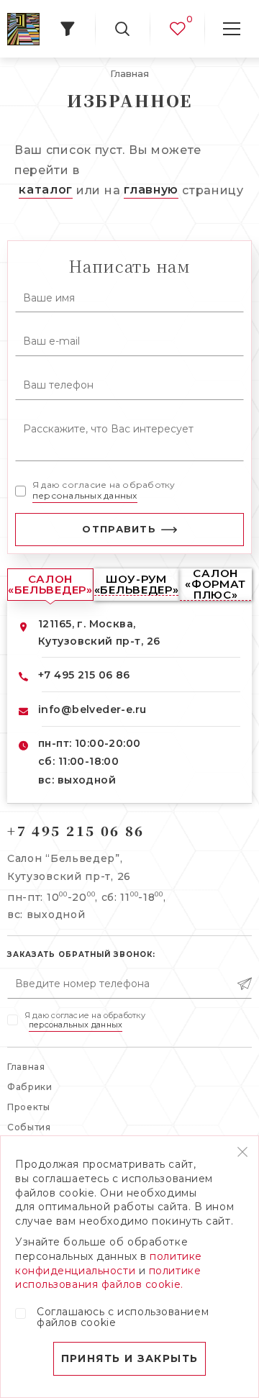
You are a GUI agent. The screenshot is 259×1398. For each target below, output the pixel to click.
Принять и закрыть (130, 1358)
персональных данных (84, 495)
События (29, 1127)
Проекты (28, 1107)
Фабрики (30, 1086)
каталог (46, 189)
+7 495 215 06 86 (84, 674)
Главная (26, 1066)
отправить (119, 529)
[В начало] (23, 29)
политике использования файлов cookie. (108, 1278)
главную (151, 189)
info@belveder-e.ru (92, 709)
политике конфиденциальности (108, 1263)
